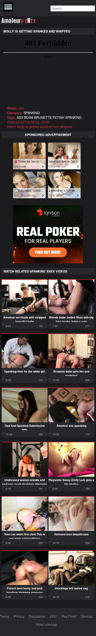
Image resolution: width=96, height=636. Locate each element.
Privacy (19, 616)
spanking (32, 112)
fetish (58, 117)
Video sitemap (46, 624)
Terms (4, 616)
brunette (43, 117)
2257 (53, 616)
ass (20, 117)
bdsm (28, 117)
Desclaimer (37, 616)
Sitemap (86, 616)
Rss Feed (69, 616)
